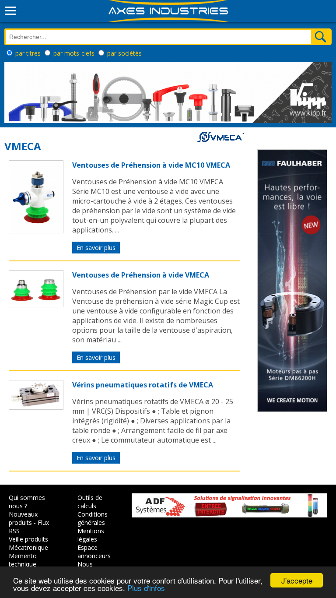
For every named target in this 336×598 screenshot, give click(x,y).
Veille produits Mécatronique (28, 543)
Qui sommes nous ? (27, 501)
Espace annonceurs (94, 551)
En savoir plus (96, 247)
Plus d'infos (146, 587)
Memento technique (23, 560)
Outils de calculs (89, 501)
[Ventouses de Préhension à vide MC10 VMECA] (36, 231)
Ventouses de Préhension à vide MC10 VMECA (151, 165)
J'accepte (296, 580)
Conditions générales (92, 518)
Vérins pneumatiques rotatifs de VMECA (142, 385)
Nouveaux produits (23, 518)
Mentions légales (90, 535)
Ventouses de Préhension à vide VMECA (140, 275)
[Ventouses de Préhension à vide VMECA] (36, 305)
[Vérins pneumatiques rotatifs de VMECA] (36, 407)
